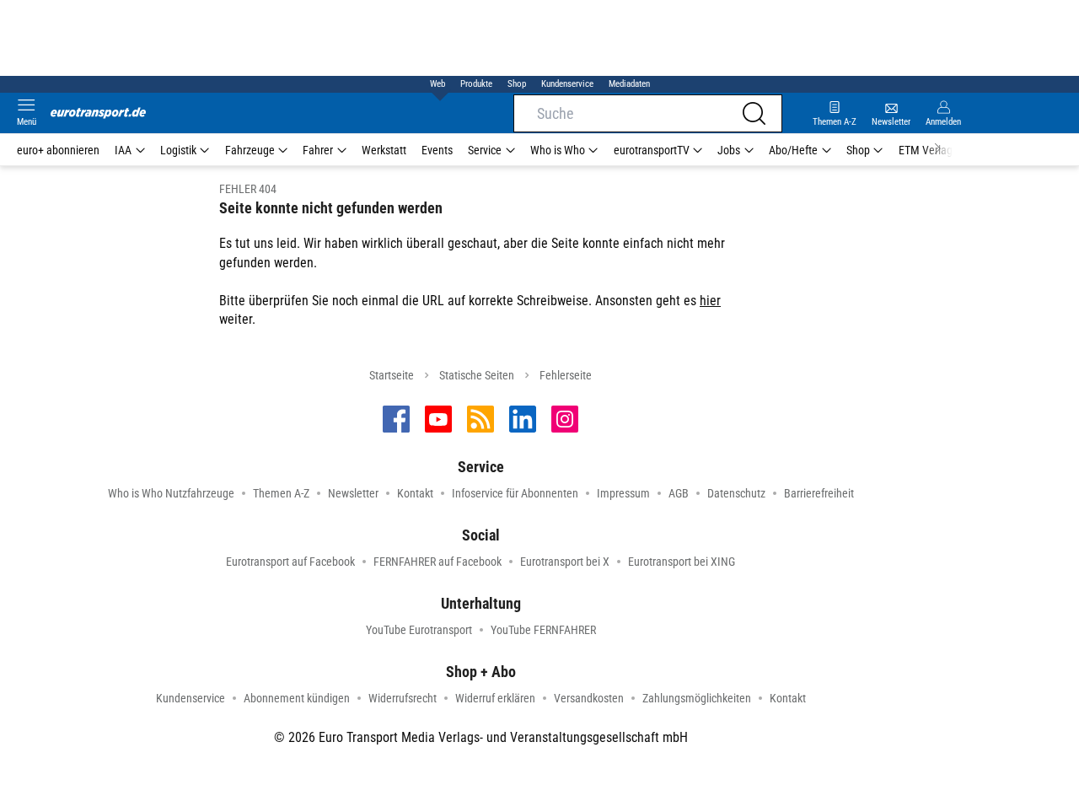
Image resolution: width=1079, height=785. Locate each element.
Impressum (623, 493)
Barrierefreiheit (819, 493)
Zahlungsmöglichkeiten (696, 698)
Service (485, 150)
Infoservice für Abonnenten (515, 493)
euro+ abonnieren (58, 150)
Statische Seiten (476, 375)
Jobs (728, 150)
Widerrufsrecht (402, 698)
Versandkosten (589, 698)
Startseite (391, 375)
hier (710, 301)
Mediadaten (629, 83)
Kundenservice (567, 83)
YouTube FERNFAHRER (543, 630)
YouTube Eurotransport (419, 630)
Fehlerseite (566, 375)
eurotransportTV (652, 150)
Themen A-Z (281, 493)
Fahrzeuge (250, 150)
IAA (123, 150)
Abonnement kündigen (297, 698)
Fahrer (318, 150)
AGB (678, 493)
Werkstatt (384, 150)
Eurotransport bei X (564, 561)
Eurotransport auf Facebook (290, 561)
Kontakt (415, 493)
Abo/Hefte (793, 150)
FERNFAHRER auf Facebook (437, 561)
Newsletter (353, 493)
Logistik (178, 150)
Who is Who (557, 150)
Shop (516, 83)
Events (437, 150)
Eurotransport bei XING (681, 561)
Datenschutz (736, 493)
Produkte (476, 83)
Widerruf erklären (495, 698)
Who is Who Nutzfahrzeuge (171, 493)
